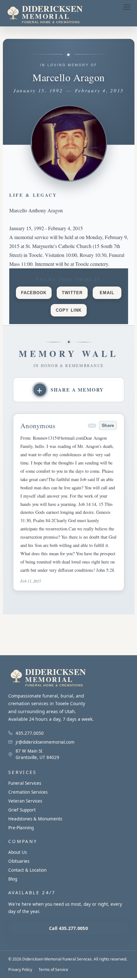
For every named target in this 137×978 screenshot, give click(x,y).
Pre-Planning (21, 828)
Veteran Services (25, 801)
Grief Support (22, 810)
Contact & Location (27, 870)
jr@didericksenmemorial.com (45, 742)
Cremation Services (27, 792)
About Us (17, 852)
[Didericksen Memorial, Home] (58, 13)
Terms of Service (53, 969)
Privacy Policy (20, 969)
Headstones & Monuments (35, 819)
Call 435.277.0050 (68, 928)
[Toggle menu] (127, 7)
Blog (12, 879)
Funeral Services (24, 783)
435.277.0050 (30, 733)
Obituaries (18, 861)
